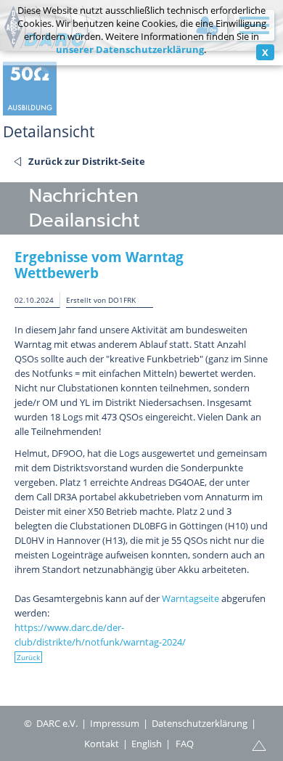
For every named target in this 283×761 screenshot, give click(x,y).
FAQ (185, 743)
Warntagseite (190, 598)
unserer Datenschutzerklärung (130, 49)
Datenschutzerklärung (199, 723)
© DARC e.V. (51, 723)
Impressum (114, 723)
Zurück (28, 657)
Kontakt (101, 743)
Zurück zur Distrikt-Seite (86, 161)
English (146, 743)
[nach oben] (259, 744)
